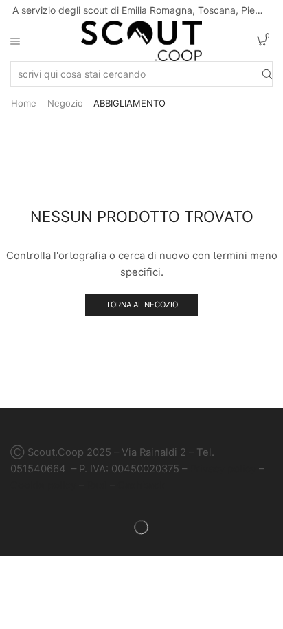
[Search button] (267, 73)
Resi (97, 485)
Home (23, 103)
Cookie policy (43, 485)
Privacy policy (223, 469)
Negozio (65, 103)
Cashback (141, 485)
